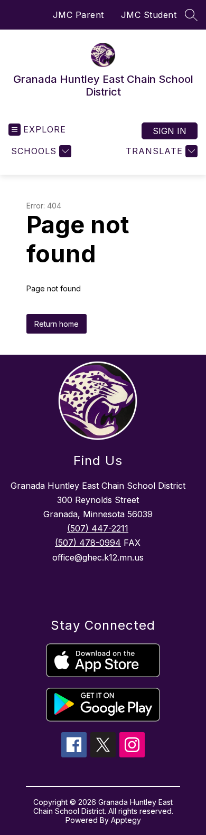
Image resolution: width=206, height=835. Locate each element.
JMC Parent (78, 15)
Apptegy (126, 819)
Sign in (169, 131)
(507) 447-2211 (97, 528)
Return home (56, 323)
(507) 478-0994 (88, 542)
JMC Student (149, 15)
